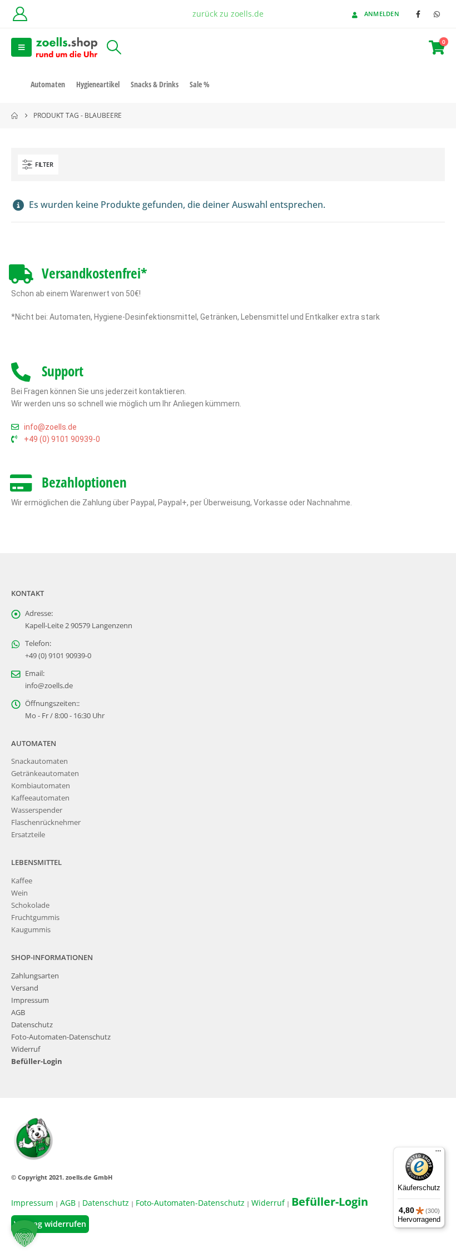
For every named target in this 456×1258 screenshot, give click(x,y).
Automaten (48, 84)
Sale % (200, 84)
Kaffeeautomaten (40, 798)
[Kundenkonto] (19, 14)
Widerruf (25, 1049)
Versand (24, 988)
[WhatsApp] (436, 14)
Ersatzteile (28, 834)
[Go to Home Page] (14, 116)
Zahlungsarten (35, 976)
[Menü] (438, 1153)
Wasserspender (36, 810)
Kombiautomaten (40, 785)
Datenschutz (32, 1025)
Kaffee (21, 881)
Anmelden (381, 13)
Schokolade (30, 905)
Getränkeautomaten (45, 773)
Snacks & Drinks (155, 84)
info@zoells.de (49, 685)
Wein (19, 893)
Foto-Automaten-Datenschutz (61, 1037)
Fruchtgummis (35, 917)
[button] (21, 47)
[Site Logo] (66, 47)
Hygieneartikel (98, 84)
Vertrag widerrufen (50, 1224)
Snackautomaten (39, 761)
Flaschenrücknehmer (46, 822)
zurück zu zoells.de (228, 13)
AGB (18, 1012)
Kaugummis (31, 929)
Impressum (30, 1000)
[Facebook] (418, 14)
